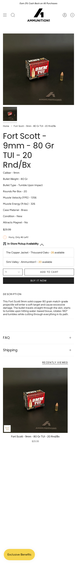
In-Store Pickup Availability (23, 243)
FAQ (6, 337)
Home (6, 126)
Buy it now (38, 280)
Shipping (10, 350)
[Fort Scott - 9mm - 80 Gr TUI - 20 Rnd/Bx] (35, 400)
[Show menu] (5, 15)
